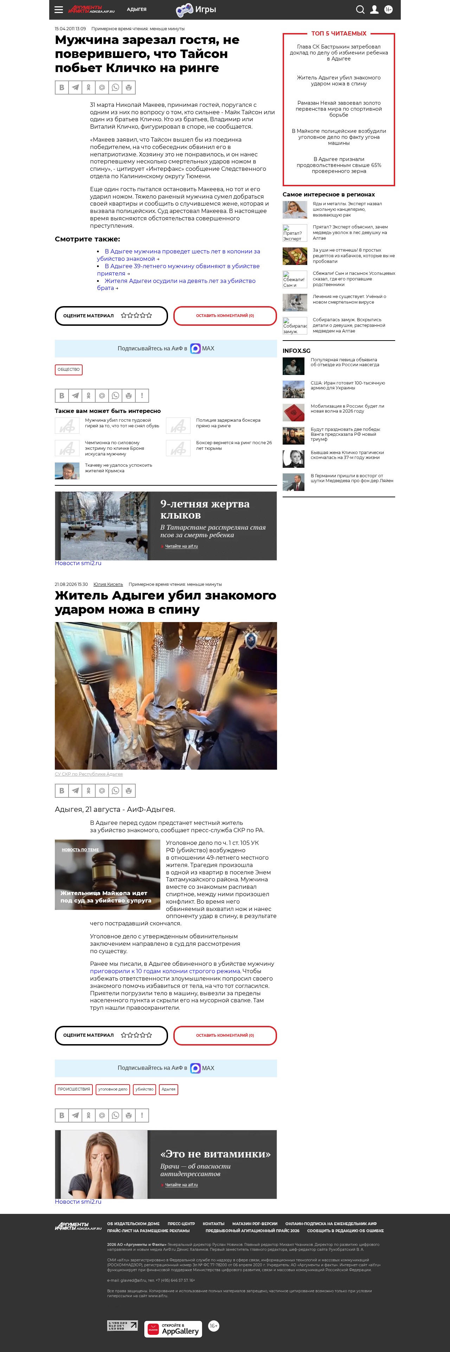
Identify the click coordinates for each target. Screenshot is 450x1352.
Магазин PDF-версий (254, 1224)
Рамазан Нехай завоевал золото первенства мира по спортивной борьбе (339, 109)
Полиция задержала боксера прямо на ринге (228, 423)
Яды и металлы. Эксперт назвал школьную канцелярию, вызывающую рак (347, 209)
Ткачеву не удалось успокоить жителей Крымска (118, 467)
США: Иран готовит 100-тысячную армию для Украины (348, 385)
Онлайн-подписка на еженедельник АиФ (331, 1224)
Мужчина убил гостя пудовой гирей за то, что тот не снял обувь (122, 423)
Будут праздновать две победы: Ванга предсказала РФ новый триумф (346, 434)
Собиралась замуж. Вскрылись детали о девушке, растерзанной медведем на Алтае (349, 325)
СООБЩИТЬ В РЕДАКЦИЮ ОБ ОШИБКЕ (345, 1231)
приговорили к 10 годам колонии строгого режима (165, 971)
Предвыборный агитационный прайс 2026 (252, 1231)
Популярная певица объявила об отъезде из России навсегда (345, 362)
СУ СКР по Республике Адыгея (89, 774)
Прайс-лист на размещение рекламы (148, 1231)
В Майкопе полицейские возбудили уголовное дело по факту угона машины (339, 137)
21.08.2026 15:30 (71, 584)
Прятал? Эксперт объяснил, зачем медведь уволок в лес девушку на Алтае (350, 232)
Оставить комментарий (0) (225, 315)
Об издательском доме (133, 1224)
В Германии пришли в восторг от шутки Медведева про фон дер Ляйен (352, 478)
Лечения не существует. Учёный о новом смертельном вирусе (349, 299)
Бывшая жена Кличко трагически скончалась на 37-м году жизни (347, 455)
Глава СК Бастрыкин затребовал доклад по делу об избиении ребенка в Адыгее (339, 53)
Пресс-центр (181, 1224)
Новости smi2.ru (78, 563)
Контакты (213, 1224)
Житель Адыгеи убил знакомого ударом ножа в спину (339, 81)
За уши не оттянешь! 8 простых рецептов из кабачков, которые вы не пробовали (354, 255)
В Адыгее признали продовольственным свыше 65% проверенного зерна (339, 165)
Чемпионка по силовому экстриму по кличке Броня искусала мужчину (114, 448)
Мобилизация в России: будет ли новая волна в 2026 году (347, 409)
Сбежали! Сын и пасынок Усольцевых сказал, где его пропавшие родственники (354, 279)
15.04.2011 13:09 (70, 28)
